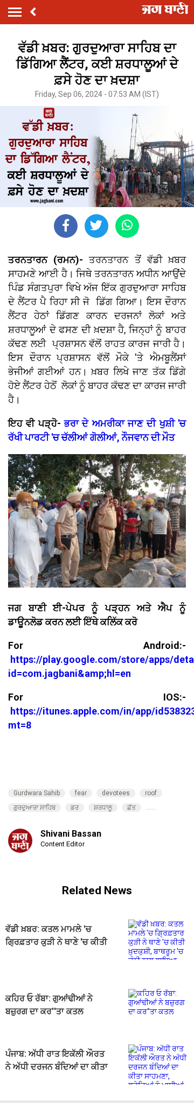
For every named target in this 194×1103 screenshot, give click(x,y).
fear (81, 793)
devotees (116, 793)
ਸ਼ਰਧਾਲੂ (103, 807)
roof (151, 793)
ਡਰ (75, 807)
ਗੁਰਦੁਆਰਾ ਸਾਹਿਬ (34, 807)
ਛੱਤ (131, 807)
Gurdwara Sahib (36, 793)
